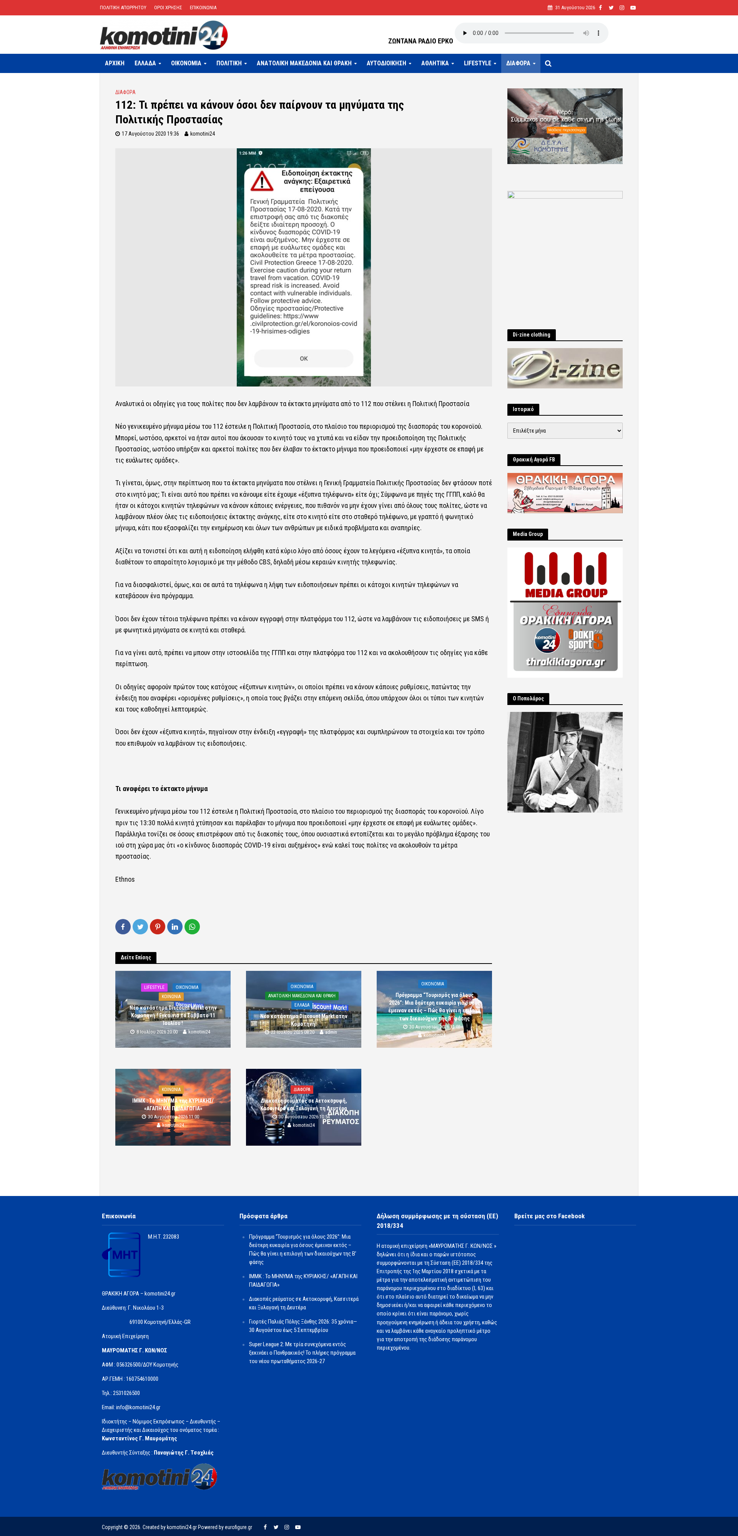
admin (331, 1032)
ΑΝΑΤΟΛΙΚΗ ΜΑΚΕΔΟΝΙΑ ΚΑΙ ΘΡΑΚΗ (304, 63)
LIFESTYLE (477, 63)
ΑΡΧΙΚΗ (115, 63)
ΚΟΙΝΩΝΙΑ (171, 996)
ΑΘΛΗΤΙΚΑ (435, 63)
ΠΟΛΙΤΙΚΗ (229, 63)
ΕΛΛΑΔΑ (145, 63)
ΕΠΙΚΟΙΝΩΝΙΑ (203, 7)
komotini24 (202, 134)
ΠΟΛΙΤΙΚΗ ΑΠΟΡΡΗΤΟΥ (123, 7)
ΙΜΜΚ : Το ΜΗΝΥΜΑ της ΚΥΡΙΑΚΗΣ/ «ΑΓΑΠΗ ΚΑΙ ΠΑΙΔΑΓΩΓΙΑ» (173, 1105)
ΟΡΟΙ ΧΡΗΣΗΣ (168, 7)
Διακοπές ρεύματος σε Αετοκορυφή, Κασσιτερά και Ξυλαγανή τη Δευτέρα (303, 1105)
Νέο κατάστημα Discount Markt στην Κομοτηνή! (303, 1020)
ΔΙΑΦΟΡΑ (518, 63)
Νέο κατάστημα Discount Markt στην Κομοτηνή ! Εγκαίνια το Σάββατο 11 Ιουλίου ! (173, 1015)
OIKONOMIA (186, 63)
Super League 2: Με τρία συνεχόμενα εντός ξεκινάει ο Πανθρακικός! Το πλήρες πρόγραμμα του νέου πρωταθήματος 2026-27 (302, 1353)
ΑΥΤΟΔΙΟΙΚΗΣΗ (386, 63)
